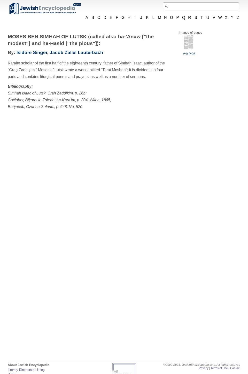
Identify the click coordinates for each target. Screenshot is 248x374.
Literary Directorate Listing (26, 370)
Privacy (204, 368)
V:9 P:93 (189, 54)
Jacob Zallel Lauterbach (76, 52)
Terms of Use (219, 368)
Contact (235, 368)
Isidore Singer (31, 52)
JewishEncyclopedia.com (45, 8)
